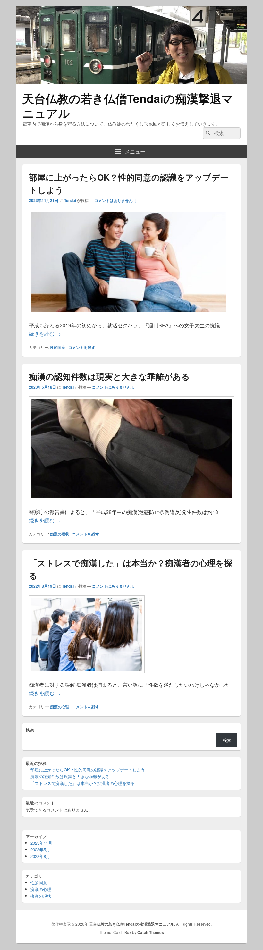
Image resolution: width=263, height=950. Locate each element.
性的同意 (57, 347)
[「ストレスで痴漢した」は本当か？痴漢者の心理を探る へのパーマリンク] (87, 676)
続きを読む (45, 333)
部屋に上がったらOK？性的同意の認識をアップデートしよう (87, 770)
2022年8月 (40, 856)
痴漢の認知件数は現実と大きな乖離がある (109, 376)
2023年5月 (40, 849)
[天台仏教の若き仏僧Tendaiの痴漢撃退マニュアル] (131, 82)
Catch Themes (150, 932)
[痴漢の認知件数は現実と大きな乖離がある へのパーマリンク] (131, 503)
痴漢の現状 (59, 534)
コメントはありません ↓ (115, 200)
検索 (30, 730)
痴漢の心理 (59, 707)
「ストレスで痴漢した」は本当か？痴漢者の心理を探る (82, 783)
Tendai (70, 200)
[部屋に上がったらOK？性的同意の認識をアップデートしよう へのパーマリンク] (128, 317)
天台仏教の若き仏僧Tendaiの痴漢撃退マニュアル (127, 105)
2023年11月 (41, 843)
